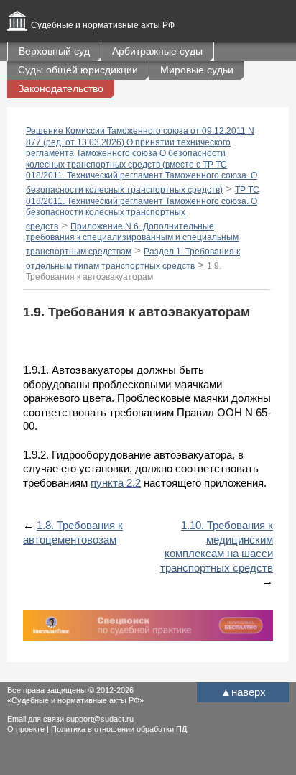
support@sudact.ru (100, 719)
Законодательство (60, 88)
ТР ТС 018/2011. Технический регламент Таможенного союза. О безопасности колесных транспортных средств (142, 208)
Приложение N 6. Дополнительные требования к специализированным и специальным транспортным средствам (132, 239)
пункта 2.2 (116, 483)
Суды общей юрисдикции (78, 69)
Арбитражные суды (157, 51)
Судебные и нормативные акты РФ (103, 25)
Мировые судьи (196, 69)
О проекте (26, 729)
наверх (243, 692)
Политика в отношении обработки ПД (119, 729)
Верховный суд (54, 51)
